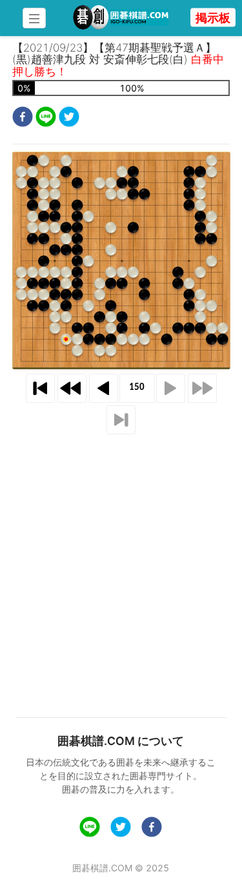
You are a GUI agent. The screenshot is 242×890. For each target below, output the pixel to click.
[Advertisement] (121, 560)
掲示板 (213, 17)
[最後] (121, 419)
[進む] (170, 388)
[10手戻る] (71, 388)
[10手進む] (202, 388)
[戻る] (103, 388)
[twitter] (69, 118)
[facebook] (22, 118)
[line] (45, 118)
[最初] (40, 388)
